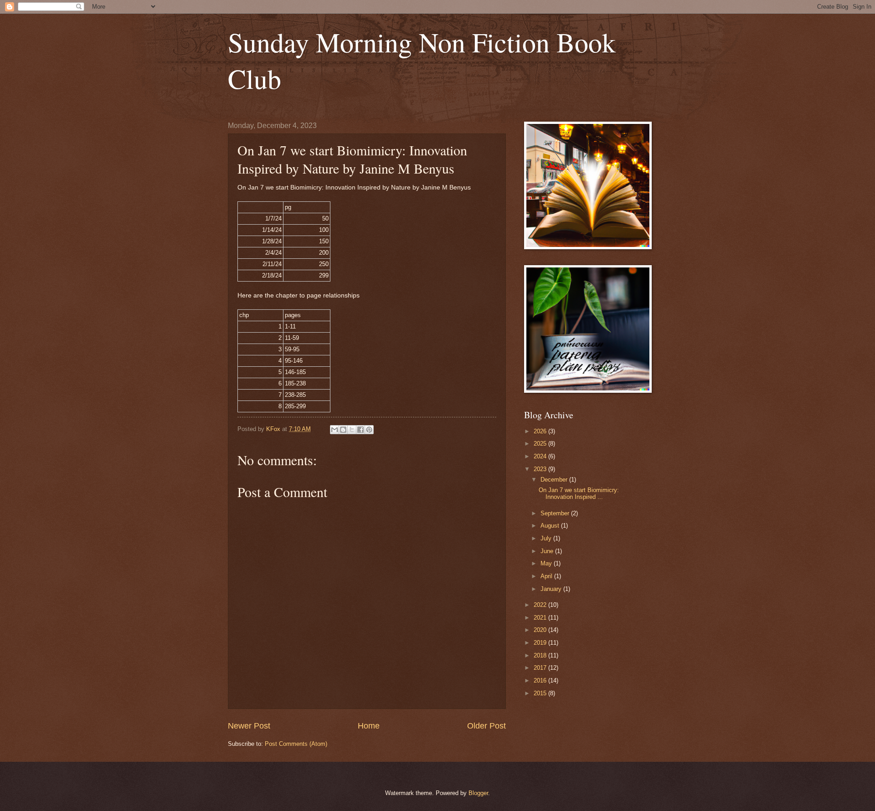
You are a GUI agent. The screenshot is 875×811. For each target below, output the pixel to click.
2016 (541, 680)
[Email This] (334, 429)
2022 (541, 604)
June (547, 551)
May (547, 563)
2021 (541, 617)
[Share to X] (351, 429)
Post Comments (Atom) (296, 743)
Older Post (486, 725)
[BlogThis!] (343, 429)
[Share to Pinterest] (369, 429)
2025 (541, 443)
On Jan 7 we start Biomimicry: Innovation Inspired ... (579, 493)
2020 (541, 629)
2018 (541, 655)
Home (369, 725)
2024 (541, 456)
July (546, 538)
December (554, 479)
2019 (541, 642)
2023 (541, 469)
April (547, 576)
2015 (541, 693)
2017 (541, 667)
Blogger (478, 793)
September (555, 513)
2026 (541, 431)
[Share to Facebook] (360, 429)
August (550, 525)
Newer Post (249, 725)
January (551, 588)
